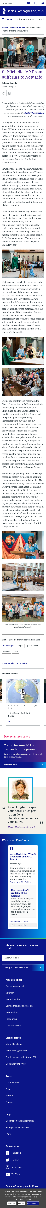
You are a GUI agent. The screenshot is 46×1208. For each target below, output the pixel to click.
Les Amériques (8, 646)
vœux (16, 652)
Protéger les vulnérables (17, 1127)
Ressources (11, 1019)
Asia (8, 1089)
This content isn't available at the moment (20, 893)
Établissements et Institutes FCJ (21, 1057)
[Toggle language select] (42, 3)
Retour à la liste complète (15, 663)
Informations (12, 1012)
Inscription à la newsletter (16, 967)
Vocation (10, 992)
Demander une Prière (16, 1063)
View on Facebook (16, 921)
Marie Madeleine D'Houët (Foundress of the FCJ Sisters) (23, 856)
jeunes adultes (32, 646)
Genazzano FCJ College (21, 882)
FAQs (8, 1134)
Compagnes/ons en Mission (19, 1005)
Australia (10, 1095)
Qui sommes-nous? (25, 19)
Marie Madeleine (14, 1044)
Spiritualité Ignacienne (16, 1050)
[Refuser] (43, 1198)
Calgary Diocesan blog (34, 113)
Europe (9, 1102)
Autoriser (11, 1203)
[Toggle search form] (35, 3)
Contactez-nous (10, 765)
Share (26, 921)
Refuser (21, 1203)
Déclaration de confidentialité (20, 1120)
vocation (6, 652)
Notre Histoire (13, 999)
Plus (9, 722)
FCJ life (21, 646)
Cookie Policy (32, 1203)
